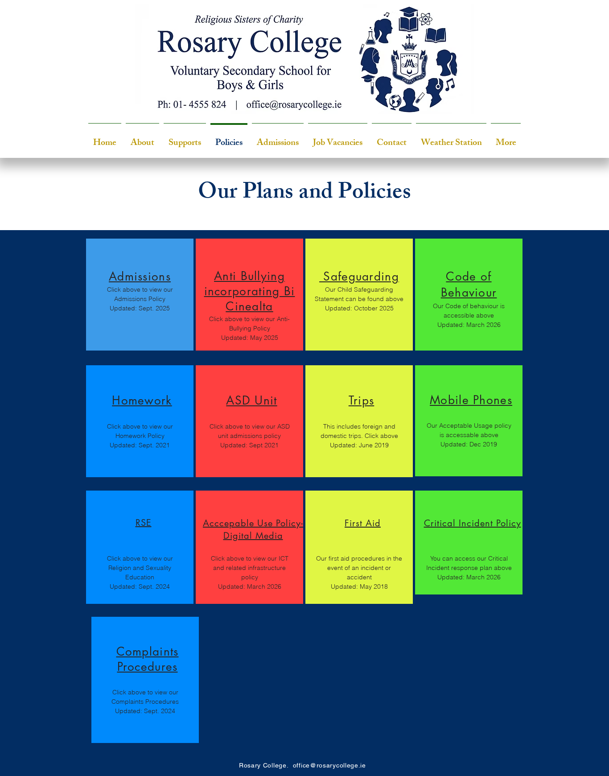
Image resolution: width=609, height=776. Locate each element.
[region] (139, 295)
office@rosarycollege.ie (329, 765)
